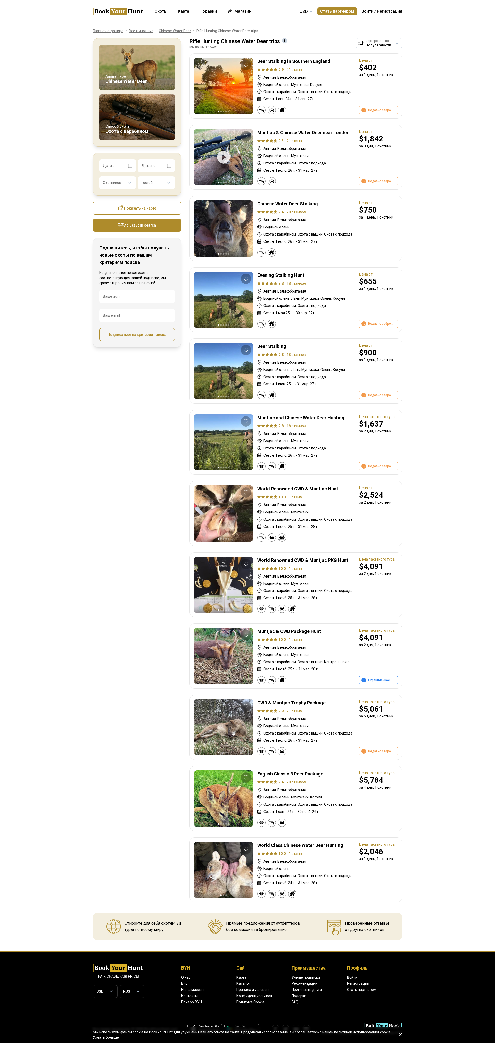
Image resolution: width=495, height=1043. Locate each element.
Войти (367, 11)
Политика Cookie (250, 1002)
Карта (241, 977)
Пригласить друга (307, 990)
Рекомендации (304, 983)
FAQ (295, 1002)
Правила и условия (252, 990)
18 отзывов (296, 283)
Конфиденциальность (255, 996)
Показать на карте (140, 208)
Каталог (243, 983)
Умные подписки (306, 977)
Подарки (299, 996)
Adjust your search (140, 225)
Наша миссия (192, 990)
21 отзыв (294, 70)
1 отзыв (295, 497)
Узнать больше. (106, 1037)
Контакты (189, 996)
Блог (185, 983)
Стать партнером (337, 11)
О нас (186, 977)
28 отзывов (296, 212)
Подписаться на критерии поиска (137, 334)
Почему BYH (191, 1002)
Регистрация (389, 11)
